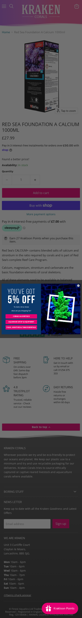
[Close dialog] (78, 285)
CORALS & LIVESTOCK (21, 316)
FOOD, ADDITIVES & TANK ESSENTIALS (21, 327)
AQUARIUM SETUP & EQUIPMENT (21, 322)
